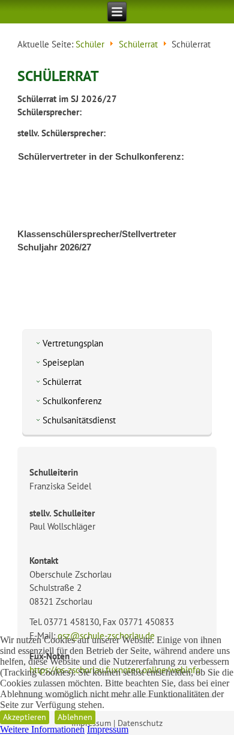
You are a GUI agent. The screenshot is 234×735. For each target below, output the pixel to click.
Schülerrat (138, 44)
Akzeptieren (24, 717)
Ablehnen (75, 717)
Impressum (107, 729)
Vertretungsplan (73, 343)
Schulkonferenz (72, 401)
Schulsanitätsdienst (79, 420)
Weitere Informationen (42, 729)
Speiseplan (63, 362)
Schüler (90, 44)
